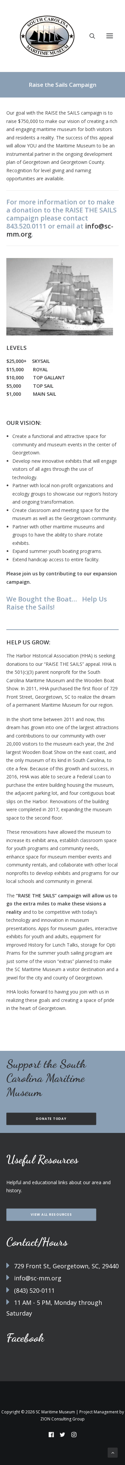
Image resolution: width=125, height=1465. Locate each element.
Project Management (98, 1412)
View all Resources (51, 1214)
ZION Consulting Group (62, 1419)
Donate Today (51, 1119)
